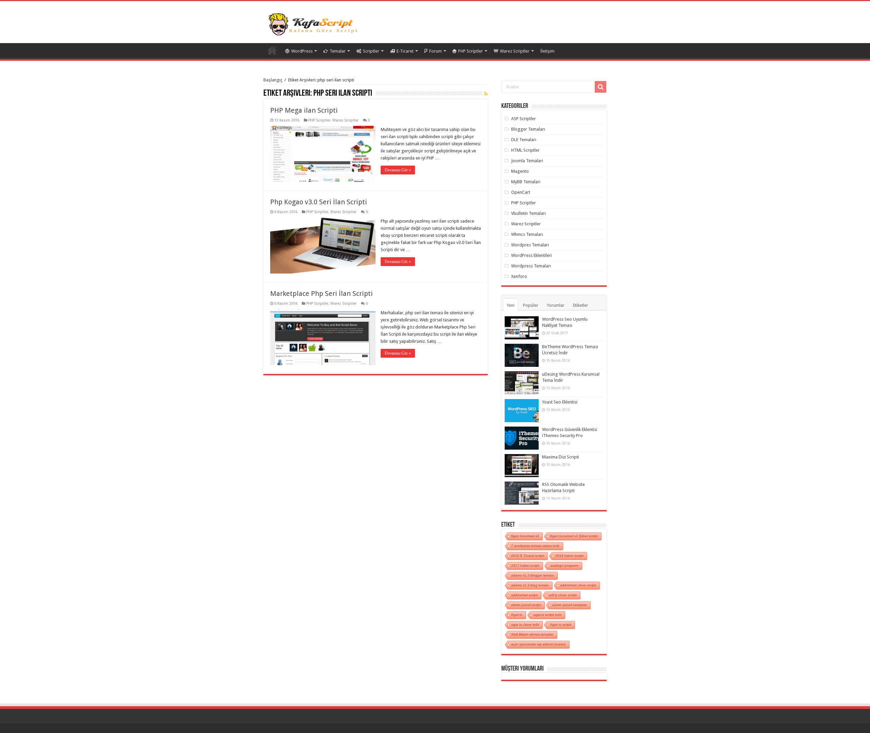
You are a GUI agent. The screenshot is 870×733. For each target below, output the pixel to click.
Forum (435, 51)
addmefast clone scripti (578, 585)
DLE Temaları (523, 139)
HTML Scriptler (525, 150)
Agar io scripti (560, 624)
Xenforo (519, 276)
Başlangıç (272, 79)
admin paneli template (569, 605)
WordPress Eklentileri (531, 255)
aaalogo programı (564, 565)
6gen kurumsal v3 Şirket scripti (574, 536)
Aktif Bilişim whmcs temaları (532, 634)
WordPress (302, 51)
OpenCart (520, 192)
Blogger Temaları (528, 129)
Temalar (338, 51)
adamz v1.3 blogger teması (532, 575)
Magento (520, 171)
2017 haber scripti (525, 565)
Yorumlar (555, 305)
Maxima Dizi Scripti (560, 456)
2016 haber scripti (569, 556)
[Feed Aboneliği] (486, 93)
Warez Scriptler (514, 51)
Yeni (511, 305)
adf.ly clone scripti (563, 595)
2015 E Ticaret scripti (527, 556)
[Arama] (600, 87)
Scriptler (371, 51)
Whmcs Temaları (527, 234)
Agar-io (516, 615)
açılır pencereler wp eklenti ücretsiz (538, 644)
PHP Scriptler (470, 51)
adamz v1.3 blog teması (530, 585)
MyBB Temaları (525, 181)
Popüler (530, 305)
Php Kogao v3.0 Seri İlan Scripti (318, 202)
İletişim (547, 51)
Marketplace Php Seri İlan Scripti (321, 293)
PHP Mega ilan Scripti (304, 110)
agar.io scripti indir (547, 615)
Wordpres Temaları (530, 244)
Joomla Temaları (527, 160)
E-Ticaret (405, 51)
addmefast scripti (524, 595)
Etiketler (580, 305)
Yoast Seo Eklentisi (559, 402)
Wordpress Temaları (531, 265)
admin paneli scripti (526, 605)
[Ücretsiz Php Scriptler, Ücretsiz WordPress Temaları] (314, 23)
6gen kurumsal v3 (525, 536)
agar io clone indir (525, 624)
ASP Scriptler (523, 118)
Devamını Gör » (398, 170)
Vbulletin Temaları (528, 213)
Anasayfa (272, 50)
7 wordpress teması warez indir (535, 546)
